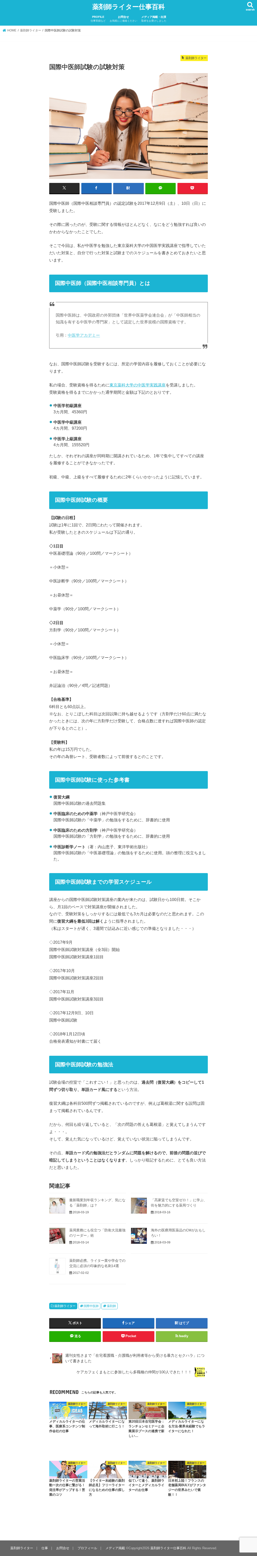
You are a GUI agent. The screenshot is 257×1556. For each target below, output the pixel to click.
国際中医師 (91, 1306)
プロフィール (87, 1548)
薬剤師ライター (65, 1306)
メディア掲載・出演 (153, 18)
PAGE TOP (246, 1504)
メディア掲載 (115, 1548)
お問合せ (123, 18)
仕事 (44, 1548)
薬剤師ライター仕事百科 (128, 6)
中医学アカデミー (84, 335)
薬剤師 (111, 1306)
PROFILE (98, 18)
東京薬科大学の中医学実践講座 (137, 385)
